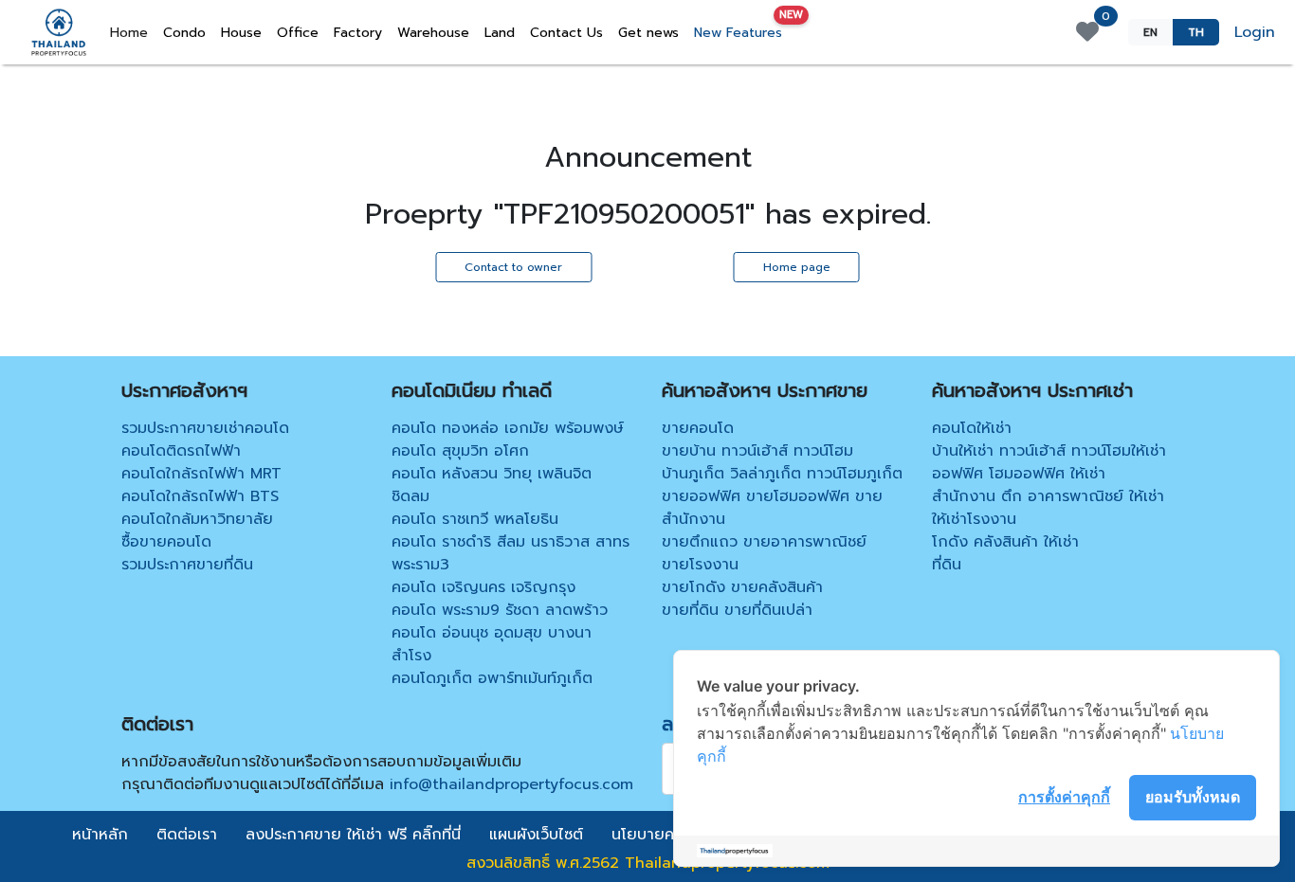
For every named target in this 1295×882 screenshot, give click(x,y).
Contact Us (566, 33)
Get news (648, 33)
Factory (358, 33)
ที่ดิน (946, 564)
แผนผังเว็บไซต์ (536, 834)
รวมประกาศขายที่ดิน (187, 564)
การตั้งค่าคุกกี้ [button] (1064, 796)
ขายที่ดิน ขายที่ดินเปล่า (737, 610)
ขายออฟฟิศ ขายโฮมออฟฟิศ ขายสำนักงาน (772, 508)
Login (1254, 32)
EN (1150, 32)
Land (499, 33)
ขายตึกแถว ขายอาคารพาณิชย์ (764, 542)
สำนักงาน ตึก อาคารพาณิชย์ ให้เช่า (1048, 496)
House (241, 33)
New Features (742, 29)
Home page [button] (796, 267)
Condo (184, 33)
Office (298, 33)
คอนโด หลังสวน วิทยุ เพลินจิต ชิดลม (492, 485)
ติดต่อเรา (186, 834)
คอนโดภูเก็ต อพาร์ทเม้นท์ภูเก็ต (492, 678)
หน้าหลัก (100, 834)
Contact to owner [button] (513, 267)
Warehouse (433, 33)
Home (132, 32)
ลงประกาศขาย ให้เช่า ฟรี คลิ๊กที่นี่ (353, 834)
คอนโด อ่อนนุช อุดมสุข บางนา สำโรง (492, 644)
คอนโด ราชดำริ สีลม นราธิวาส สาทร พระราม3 (510, 553)
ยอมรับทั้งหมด (1192, 796)
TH (1196, 32)
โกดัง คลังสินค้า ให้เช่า (1005, 542)
